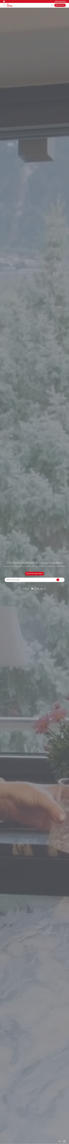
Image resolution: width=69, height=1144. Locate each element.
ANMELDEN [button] (60, 5)
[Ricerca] (52, 5)
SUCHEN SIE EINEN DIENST (34, 573)
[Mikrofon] (57, 579)
